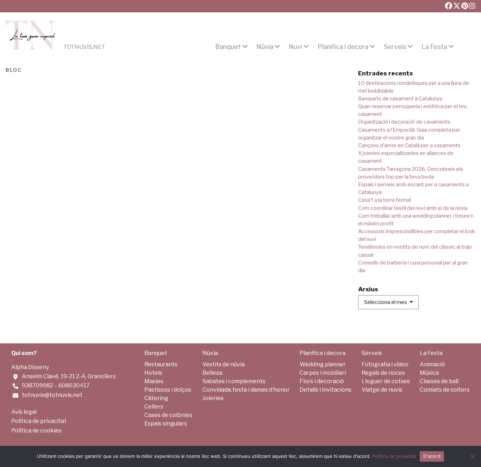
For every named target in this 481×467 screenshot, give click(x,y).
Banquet (228, 47)
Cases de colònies (168, 415)
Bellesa (212, 372)
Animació (432, 364)
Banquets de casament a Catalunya (400, 98)
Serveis (395, 47)
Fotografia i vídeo (385, 364)
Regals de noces (383, 372)
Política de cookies (36, 430)
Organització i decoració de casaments (404, 122)
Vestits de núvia (223, 364)
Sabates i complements (234, 381)
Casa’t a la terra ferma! (384, 200)
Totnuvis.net (84, 47)
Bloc (14, 69)
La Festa (434, 47)
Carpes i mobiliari (323, 372)
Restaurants (160, 364)
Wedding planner (323, 364)
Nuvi (295, 47)
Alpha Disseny (30, 367)
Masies (153, 381)
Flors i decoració (322, 381)
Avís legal (24, 412)
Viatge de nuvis (382, 389)
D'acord (432, 456)
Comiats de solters (445, 389)
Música (429, 372)
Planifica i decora (343, 47)
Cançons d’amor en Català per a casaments (409, 145)
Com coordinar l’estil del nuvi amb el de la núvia (413, 208)
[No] (472, 456)
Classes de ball (439, 381)
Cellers (153, 406)
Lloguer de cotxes (386, 381)
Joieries (213, 398)
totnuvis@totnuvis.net (52, 395)
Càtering (156, 398)
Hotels (153, 372)
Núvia (264, 47)
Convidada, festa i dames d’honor (246, 389)
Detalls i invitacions (325, 389)
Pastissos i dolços (167, 389)
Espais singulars (165, 423)
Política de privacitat (39, 421)
